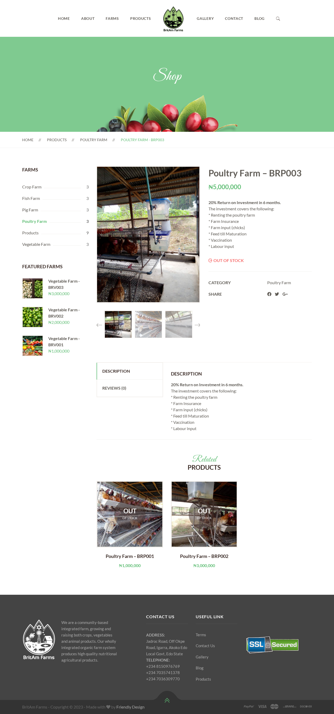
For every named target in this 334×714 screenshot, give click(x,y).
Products (140, 18)
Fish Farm (31, 198)
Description (116, 370)
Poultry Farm (93, 140)
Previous (99, 323)
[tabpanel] (130, 525)
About (88, 18)
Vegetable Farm (36, 244)
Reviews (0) (114, 387)
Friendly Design (130, 706)
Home (64, 18)
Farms (112, 18)
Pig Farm (30, 209)
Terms (201, 634)
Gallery (205, 18)
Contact (234, 18)
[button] (191, 175)
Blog (259, 18)
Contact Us (205, 645)
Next (197, 323)
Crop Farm (31, 186)
